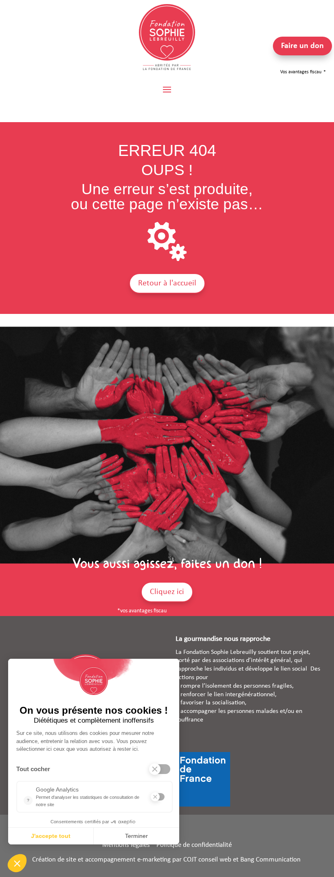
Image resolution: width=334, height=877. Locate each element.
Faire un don (302, 46)
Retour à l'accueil (167, 283)
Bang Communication (271, 859)
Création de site (54, 859)
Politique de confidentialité (194, 845)
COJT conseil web (207, 859)
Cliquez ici (167, 592)
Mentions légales (126, 845)
